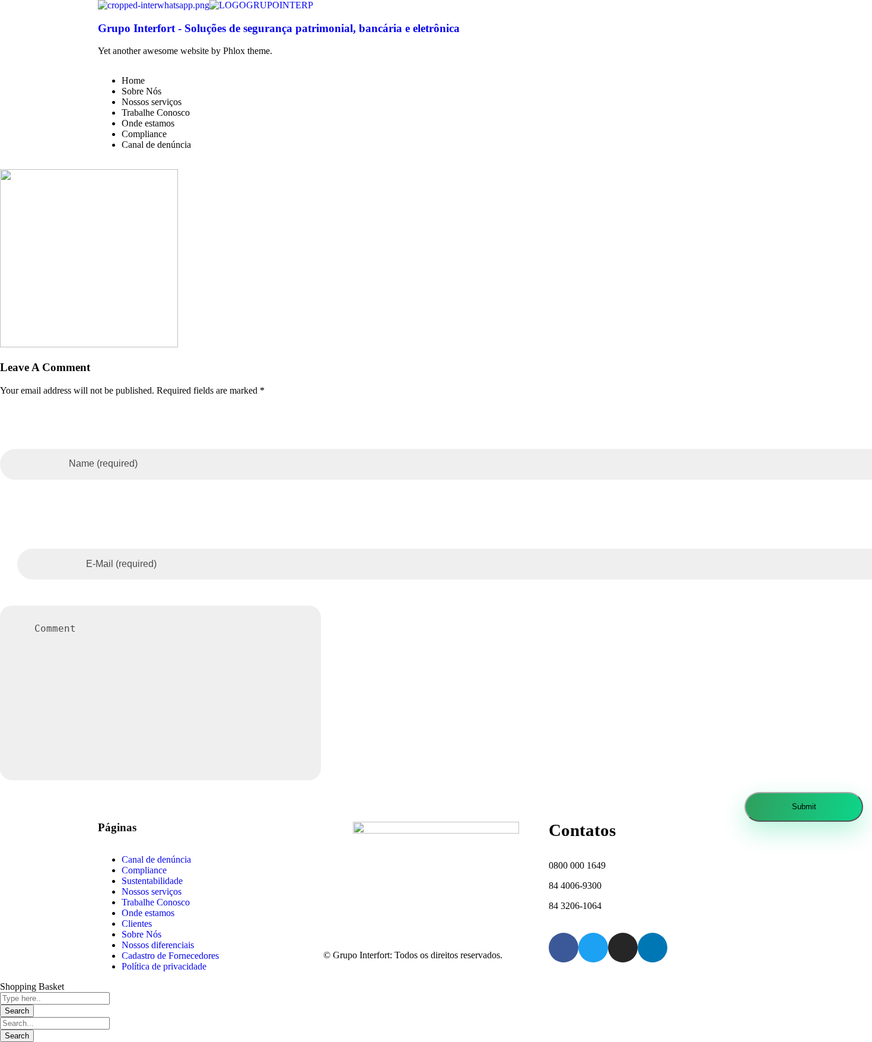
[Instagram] (623, 947)
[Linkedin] (652, 947)
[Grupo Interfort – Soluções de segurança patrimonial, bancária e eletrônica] (153, 5)
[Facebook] (563, 947)
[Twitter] (593, 947)
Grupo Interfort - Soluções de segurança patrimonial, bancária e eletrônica (279, 28)
